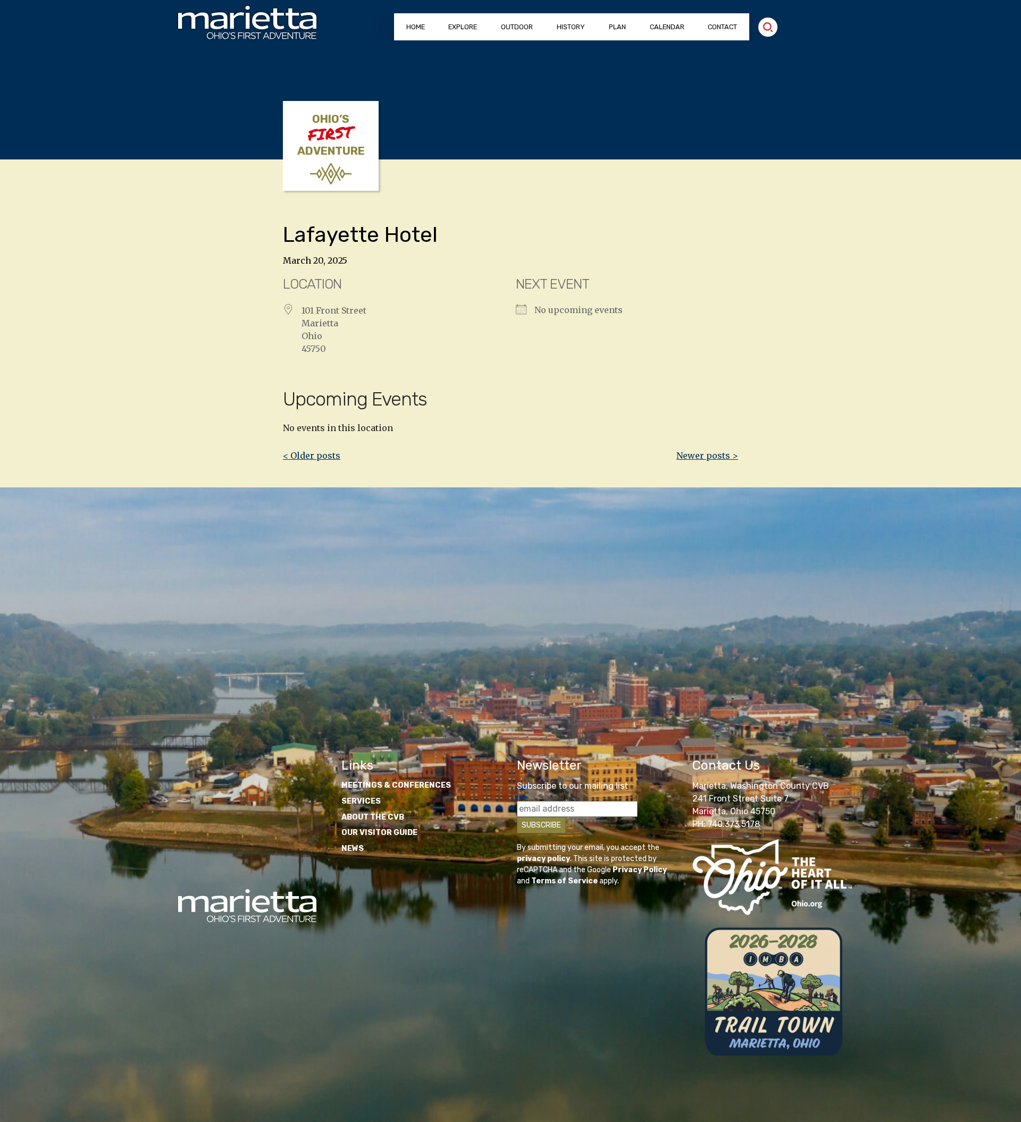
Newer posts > (707, 455)
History (571, 27)
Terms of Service (564, 880)
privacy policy (543, 858)
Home (415, 27)
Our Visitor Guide (379, 832)
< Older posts (311, 455)
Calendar (667, 27)
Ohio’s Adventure (331, 135)
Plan (617, 27)
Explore (462, 27)
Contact (722, 27)
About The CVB (372, 817)
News (352, 848)
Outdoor (517, 27)
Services (361, 801)
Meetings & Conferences (396, 785)
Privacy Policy (640, 869)
